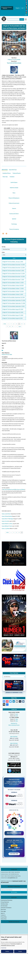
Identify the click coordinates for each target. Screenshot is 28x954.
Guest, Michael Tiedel (7, 526)
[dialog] (14, 944)
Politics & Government (14, 203)
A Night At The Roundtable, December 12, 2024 (13, 267)
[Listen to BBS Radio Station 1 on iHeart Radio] (14, 796)
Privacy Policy (4, 917)
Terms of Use (3, 918)
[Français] (26, 4)
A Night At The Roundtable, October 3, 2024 (12, 294)
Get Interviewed (4, 905)
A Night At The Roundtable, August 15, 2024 (12, 315)
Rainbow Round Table (7, 354)
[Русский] (26, 11)
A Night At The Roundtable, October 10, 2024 (13, 291)
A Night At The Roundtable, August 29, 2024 (12, 309)
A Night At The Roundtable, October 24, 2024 (13, 285)
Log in (22, 8)
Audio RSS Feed (13, 169)
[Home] (4, 19)
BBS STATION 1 (14, 736)
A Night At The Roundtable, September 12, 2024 (13, 303)
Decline (7, 951)
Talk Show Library (4, 904)
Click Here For (14, 723)
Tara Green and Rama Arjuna (14, 63)
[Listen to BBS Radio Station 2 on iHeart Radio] (14, 804)
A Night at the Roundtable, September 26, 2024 (13, 297)
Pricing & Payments (5, 902)
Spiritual (14, 218)
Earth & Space (14, 182)
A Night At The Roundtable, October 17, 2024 (13, 288)
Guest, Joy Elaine (6, 528)
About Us (3, 913)
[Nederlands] (26, 2)
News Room (3, 909)
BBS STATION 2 (14, 743)
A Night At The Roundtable (14, 59)
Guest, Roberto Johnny (7, 523)
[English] (26, 0)
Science (14, 208)
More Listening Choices (14, 725)
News (14, 192)
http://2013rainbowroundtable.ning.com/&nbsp (13, 489)
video (16, 719)
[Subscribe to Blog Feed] (6, 233)
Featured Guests (17, 173)
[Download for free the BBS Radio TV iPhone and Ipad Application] (14, 770)
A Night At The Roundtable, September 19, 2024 (13, 300)
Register (18, 8)
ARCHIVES (5, 169)
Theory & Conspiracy (14, 229)
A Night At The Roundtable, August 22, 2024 (12, 312)
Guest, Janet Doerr (6, 513)
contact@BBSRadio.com (12, 877)
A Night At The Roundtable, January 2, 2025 (12, 261)
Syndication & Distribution (6, 907)
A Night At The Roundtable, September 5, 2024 (13, 306)
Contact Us (3, 915)
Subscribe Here (14, 853)
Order (3, 252)
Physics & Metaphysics (14, 198)
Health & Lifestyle (14, 187)
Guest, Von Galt (5, 521)
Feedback (12, 176)
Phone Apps (3, 911)
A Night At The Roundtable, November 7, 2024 (13, 279)
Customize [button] (3, 947)
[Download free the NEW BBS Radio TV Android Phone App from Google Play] (14, 764)
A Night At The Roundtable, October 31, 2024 (13, 282)
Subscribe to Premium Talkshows (7, 8)
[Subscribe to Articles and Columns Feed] (3, 233)
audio (16, 714)
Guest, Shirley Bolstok (7, 516)
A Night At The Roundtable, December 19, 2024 (13, 264)
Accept (20, 951)
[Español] (26, 12)
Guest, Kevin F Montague (7, 518)
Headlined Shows (7, 173)
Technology (14, 224)
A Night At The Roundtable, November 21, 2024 (13, 273)
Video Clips (5, 176)
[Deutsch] (26, 5)
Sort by (3, 246)
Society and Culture (14, 213)
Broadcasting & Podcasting (6, 900)
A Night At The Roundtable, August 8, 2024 (12, 318)
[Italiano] (26, 7)
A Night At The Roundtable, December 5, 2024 (13, 270)
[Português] (26, 9)
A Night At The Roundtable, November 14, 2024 (13, 276)
